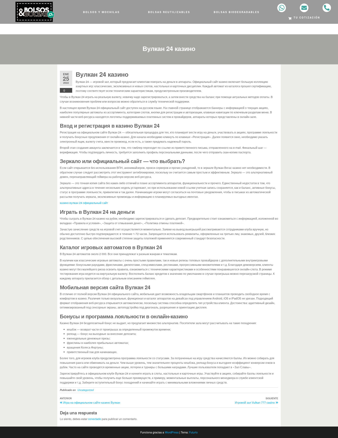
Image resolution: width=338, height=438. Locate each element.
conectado (94, 419)
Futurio (193, 432)
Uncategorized (85, 390)
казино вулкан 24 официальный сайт (84, 203)
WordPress (172, 432)
